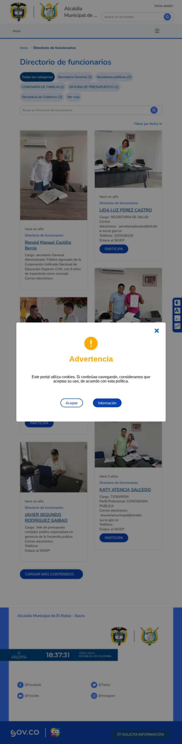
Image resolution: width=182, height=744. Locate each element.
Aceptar (72, 403)
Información (107, 403)
